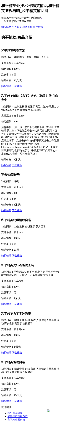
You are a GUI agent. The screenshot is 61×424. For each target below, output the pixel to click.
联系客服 (28, 27)
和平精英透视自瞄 (18, 416)
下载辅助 (17, 86)
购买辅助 (6, 27)
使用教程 (38, 27)
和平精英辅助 (15, 413)
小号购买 (17, 27)
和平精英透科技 (16, 419)
